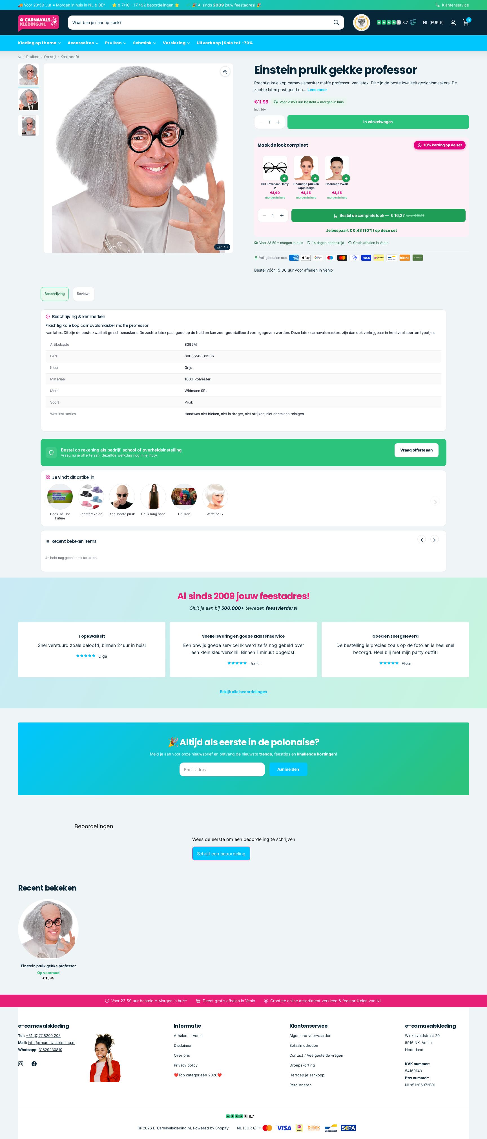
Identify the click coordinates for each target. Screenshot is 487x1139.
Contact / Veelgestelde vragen (316, 1055)
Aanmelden (288, 769)
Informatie (187, 1025)
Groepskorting (302, 1065)
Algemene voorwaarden (310, 1035)
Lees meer (317, 89)
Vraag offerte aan (416, 450)
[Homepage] (20, 56)
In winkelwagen (378, 121)
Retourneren (300, 1085)
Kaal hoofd (70, 56)
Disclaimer (183, 1045)
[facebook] (34, 1063)
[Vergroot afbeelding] (225, 71)
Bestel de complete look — (382, 215)
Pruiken (113, 43)
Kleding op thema (37, 43)
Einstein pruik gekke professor (48, 966)
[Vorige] (421, 539)
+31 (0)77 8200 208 (43, 1035)
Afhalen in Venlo (188, 1035)
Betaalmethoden (303, 1045)
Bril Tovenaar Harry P (275, 186)
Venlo (328, 270)
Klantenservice (308, 1025)
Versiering (174, 43)
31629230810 (50, 1049)
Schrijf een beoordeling (221, 853)
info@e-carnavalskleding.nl (51, 1042)
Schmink (142, 43)
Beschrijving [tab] (55, 294)
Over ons (182, 1055)
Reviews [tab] (83, 294)
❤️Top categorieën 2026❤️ (198, 1075)
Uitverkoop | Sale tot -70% (225, 43)
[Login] (453, 22)
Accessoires (81, 43)
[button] (278, 122)
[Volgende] (434, 539)
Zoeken (336, 23)
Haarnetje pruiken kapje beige (306, 186)
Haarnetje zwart (337, 184)
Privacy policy (186, 1065)
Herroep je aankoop (306, 1075)
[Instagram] (20, 1063)
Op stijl (50, 56)
